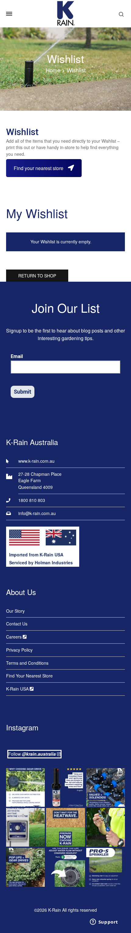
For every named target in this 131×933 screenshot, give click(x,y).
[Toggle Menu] (9, 13)
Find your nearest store (38, 168)
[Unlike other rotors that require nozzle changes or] (25, 787)
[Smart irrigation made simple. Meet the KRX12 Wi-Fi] (25, 827)
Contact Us (16, 624)
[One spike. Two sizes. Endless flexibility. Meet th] (105, 827)
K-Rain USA (18, 689)
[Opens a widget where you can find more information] (104, 922)
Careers (14, 637)
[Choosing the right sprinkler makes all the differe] (25, 867)
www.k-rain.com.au (36, 461)
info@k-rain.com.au (37, 513)
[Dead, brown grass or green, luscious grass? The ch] (65, 827)
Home (53, 70)
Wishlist (65, 58)
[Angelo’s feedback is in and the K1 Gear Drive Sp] (65, 787)
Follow (32, 754)
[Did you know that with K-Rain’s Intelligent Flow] (65, 867)
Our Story (15, 611)
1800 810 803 (31, 500)
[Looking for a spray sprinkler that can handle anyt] (105, 867)
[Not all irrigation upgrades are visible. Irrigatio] (105, 787)
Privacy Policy (19, 650)
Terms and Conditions (27, 663)
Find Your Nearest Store (29, 676)
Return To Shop (37, 276)
